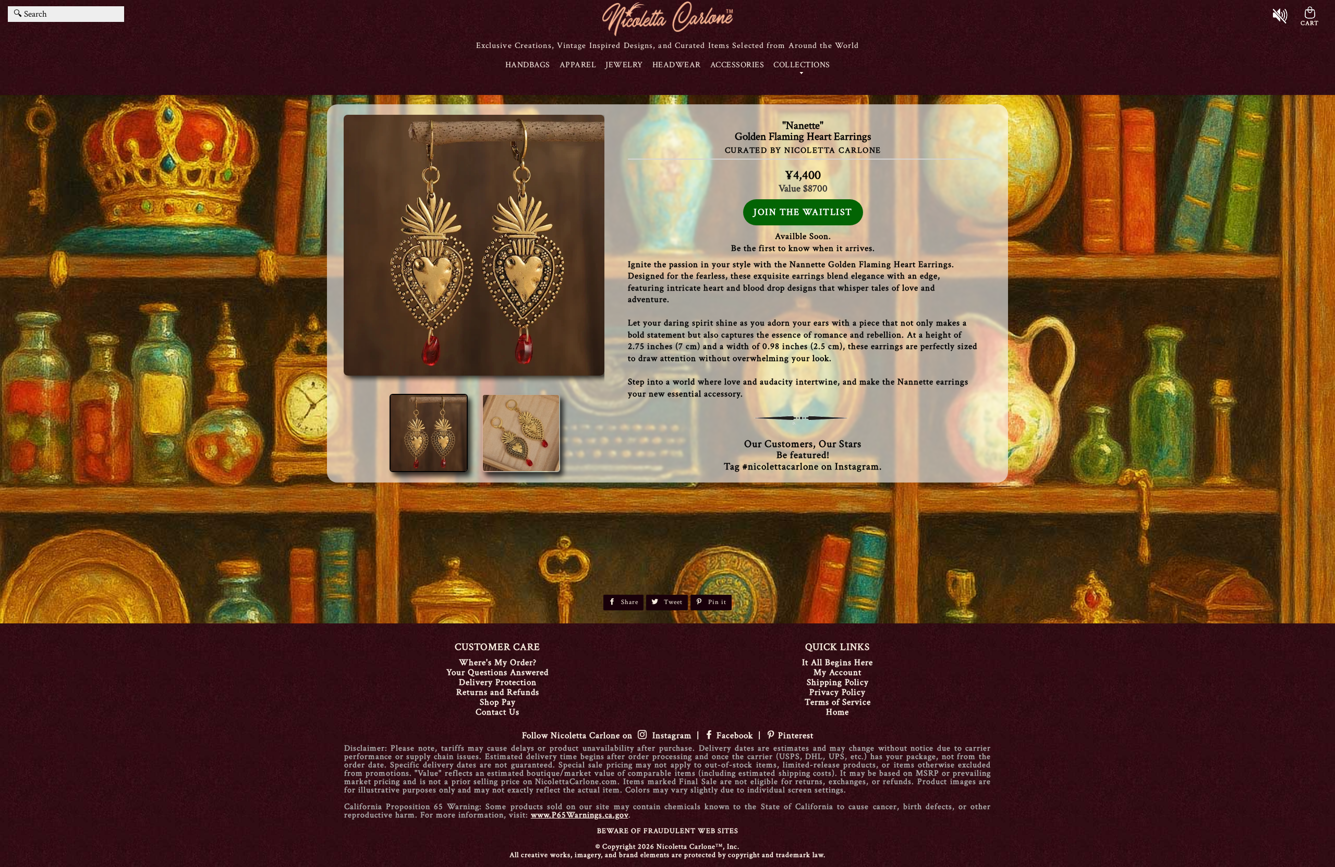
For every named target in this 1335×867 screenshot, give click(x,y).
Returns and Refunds (497, 692)
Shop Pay (498, 702)
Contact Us (497, 712)
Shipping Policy (838, 682)
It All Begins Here (837, 662)
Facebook (735, 735)
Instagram (669, 735)
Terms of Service (838, 702)
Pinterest (794, 735)
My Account (837, 672)
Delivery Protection (498, 682)
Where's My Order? (498, 662)
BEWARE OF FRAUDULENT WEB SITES (667, 831)
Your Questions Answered (497, 672)
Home (837, 712)
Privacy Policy (837, 692)
